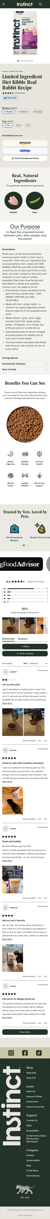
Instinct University (35, 1106)
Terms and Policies (25, 1215)
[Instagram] (11, 1053)
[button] (25, 588)
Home (5, 71)
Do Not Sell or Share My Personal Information (36, 1138)
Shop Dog (31, 1072)
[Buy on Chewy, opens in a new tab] (25, 151)
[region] (25, 625)
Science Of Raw (34, 1096)
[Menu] (4, 4)
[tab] (21, 545)
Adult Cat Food (16, 71)
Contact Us (32, 1120)
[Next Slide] (45, 625)
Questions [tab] (23, 639)
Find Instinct (32, 1101)
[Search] (41, 4)
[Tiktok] (39, 1053)
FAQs (29, 1125)
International (32, 1175)
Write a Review (30, 654)
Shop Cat (31, 1078)
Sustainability (33, 1160)
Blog (28, 1165)
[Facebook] (25, 1053)
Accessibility (32, 1130)
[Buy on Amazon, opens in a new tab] (25, 143)
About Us (30, 1091)
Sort (25, 663)
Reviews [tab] (8, 639)
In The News (32, 1170)
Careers (30, 1155)
